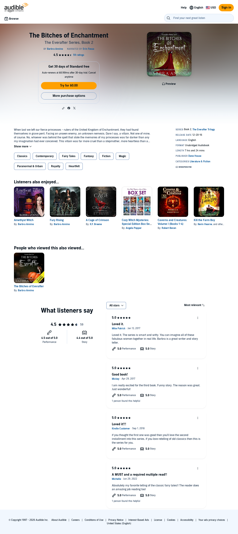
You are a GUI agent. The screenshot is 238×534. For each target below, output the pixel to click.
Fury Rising (57, 220)
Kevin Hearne (205, 224)
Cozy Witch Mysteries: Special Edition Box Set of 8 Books (136, 224)
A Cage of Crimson (97, 220)
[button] (63, 108)
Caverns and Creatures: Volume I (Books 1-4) (172, 222)
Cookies (171, 520)
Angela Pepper (134, 228)
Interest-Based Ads (138, 520)
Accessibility (186, 520)
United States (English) (119, 523)
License (158, 520)
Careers (75, 520)
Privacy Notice (115, 520)
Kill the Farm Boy (204, 220)
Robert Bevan (169, 228)
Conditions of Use (94, 520)
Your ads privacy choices (211, 520)
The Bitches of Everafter (29, 286)
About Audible (58, 520)
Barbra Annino (26, 224)
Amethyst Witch (23, 220)
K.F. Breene (96, 224)
